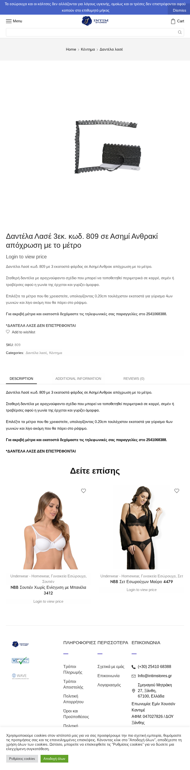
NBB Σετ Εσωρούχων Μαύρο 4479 (141, 582)
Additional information (78, 379)
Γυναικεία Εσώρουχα (68, 576)
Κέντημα (88, 49)
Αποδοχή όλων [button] (54, 759)
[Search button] (180, 32)
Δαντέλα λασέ (111, 49)
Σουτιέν (48, 581)
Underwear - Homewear (29, 576)
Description (21, 379)
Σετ (180, 576)
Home (71, 49)
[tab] (21, 378)
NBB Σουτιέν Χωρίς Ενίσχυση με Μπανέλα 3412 (48, 590)
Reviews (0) (133, 379)
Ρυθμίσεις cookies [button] (22, 759)
